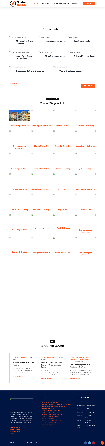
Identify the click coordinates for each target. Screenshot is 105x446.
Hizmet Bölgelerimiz (19, 357)
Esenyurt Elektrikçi (41, 253)
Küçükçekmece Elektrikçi (19, 147)
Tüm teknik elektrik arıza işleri (24, 42)
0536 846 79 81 (89, 3)
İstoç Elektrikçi (63, 209)
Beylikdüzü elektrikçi (15, 429)
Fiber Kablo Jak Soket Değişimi (50, 416)
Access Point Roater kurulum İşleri (24, 57)
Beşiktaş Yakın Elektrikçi (48, 426)
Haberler (79, 420)
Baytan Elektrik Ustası (20, 443)
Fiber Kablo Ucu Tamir (48, 412)
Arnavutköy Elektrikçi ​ (20, 125)
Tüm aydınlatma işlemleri (70, 71)
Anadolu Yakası (91, 405)
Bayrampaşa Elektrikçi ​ (42, 125)
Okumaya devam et (18, 376)
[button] (88, 86)
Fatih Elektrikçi (63, 228)
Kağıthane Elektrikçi (85, 125)
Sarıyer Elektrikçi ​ (41, 169)
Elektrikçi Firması (20, 229)
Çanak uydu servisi (82, 41)
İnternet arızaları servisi (55, 41)
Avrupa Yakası (46, 3)
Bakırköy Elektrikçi (19, 169)
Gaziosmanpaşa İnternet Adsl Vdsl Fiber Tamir (80, 366)
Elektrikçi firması (88, 416)
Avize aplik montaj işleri (84, 56)
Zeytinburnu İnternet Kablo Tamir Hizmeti (53, 414)
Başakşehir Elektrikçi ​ (41, 189)
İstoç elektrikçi (91, 425)
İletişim (74, 3)
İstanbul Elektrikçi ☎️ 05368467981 (51, 420)
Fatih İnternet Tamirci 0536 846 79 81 (52, 410)
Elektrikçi (12, 433)
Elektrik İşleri (85, 209)
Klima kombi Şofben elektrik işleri (30, 71)
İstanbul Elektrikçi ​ (41, 209)
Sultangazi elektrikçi (15, 427)
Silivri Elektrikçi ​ (63, 169)
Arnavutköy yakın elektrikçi (49, 422)
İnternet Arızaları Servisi (61, 3)
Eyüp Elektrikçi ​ (41, 229)
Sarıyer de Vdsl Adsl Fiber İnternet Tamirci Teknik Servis (51, 365)
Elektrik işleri (90, 412)
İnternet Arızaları (85, 359)
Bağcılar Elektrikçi (63, 146)
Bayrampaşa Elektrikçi (85, 189)
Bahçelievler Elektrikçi (85, 146)
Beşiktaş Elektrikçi (63, 252)
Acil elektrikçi (80, 412)
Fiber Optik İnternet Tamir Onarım (81, 357)
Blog (88, 402)
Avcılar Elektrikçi (63, 125)
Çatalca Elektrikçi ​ (20, 189)
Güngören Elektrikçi (19, 209)
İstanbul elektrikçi (14, 431)
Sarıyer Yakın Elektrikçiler (48, 424)
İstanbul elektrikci (78, 426)
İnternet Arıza (80, 409)
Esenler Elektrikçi (19, 252)
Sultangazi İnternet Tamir (48, 408)
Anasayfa (36, 3)
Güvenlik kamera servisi (55, 56)
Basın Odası (63, 189)
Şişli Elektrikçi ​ (85, 169)
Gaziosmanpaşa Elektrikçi (85, 231)
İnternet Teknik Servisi (48, 418)
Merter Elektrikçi (41, 146)
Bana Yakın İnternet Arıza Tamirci (23, 364)
